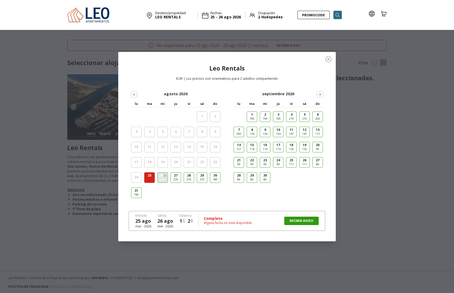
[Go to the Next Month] (320, 94)
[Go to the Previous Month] (134, 94)
